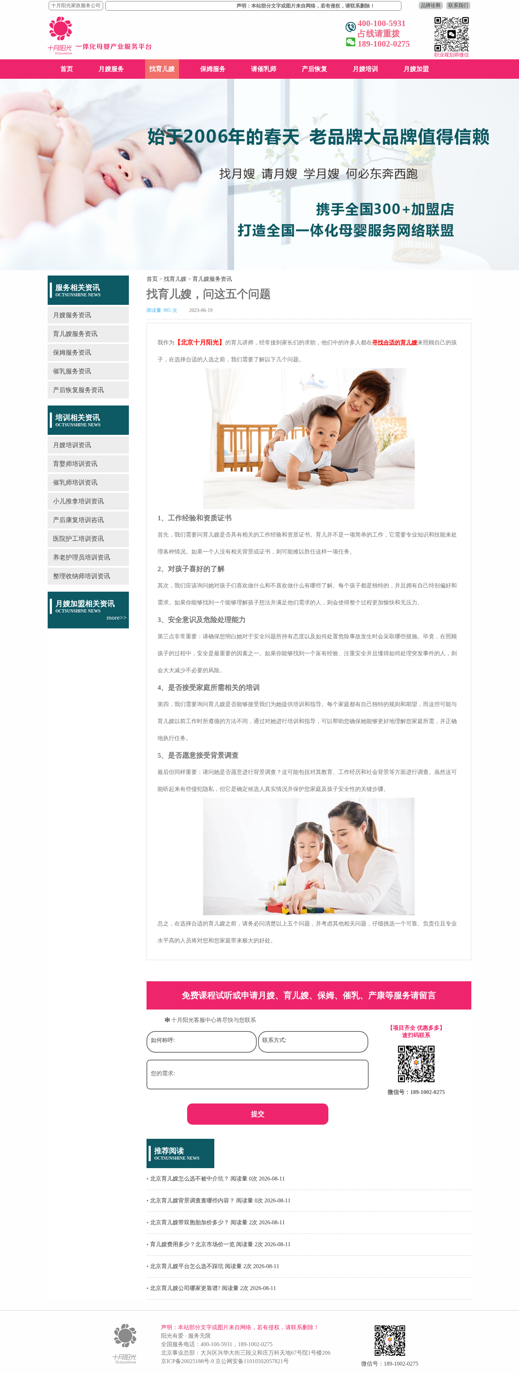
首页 (66, 68)
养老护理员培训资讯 (81, 557)
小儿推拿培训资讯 (78, 501)
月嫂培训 (365, 68)
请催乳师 (263, 68)
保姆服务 (213, 68)
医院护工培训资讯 (78, 538)
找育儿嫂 (162, 68)
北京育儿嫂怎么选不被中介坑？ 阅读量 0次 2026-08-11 (217, 1179)
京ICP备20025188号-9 (187, 1361)
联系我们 (458, 5)
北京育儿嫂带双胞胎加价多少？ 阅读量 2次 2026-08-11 (217, 1222)
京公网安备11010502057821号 (252, 1361)
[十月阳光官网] (99, 52)
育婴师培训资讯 (75, 463)
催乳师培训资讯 (75, 482)
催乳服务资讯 (72, 371)
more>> (117, 617)
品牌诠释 (431, 5)
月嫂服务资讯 (72, 315)
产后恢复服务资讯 (78, 389)
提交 (257, 1114)
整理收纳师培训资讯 (81, 576)
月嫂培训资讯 (72, 445)
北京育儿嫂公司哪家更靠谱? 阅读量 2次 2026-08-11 (213, 1288)
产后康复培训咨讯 (78, 519)
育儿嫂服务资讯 (75, 333)
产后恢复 (314, 68)
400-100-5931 (216, 1344)
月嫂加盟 (416, 68)
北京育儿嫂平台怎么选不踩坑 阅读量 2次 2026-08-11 (214, 1266)
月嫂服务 (111, 68)
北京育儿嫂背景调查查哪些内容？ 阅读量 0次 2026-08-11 (220, 1200)
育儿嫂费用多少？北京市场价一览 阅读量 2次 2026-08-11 (220, 1244)
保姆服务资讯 (72, 352)
